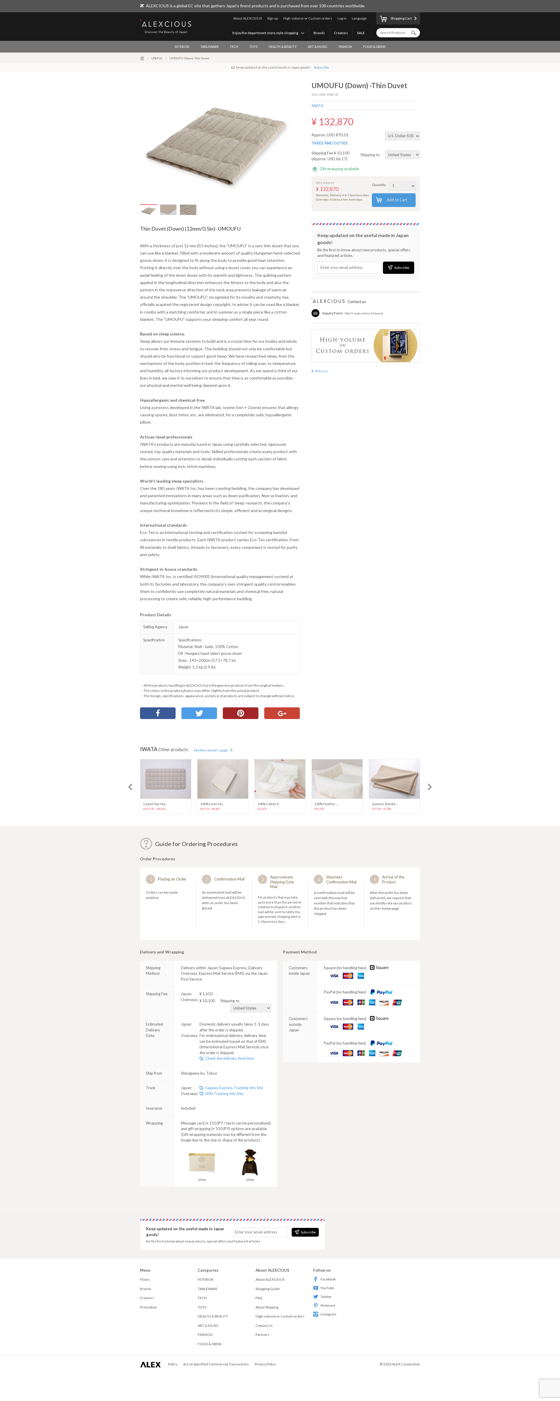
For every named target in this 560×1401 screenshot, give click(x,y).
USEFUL (156, 58)
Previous (130, 787)
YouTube (327, 1288)
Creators (341, 33)
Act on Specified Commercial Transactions (216, 1364)
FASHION (345, 46)
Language (359, 18)
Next (430, 787)
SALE (361, 33)
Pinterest (328, 1305)
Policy (172, 1364)
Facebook (328, 1279)
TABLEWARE (209, 46)
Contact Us (264, 1325)
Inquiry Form (332, 313)
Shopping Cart (401, 18)
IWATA (317, 105)
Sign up (272, 18)
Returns (321, 371)
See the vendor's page (211, 750)
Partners (262, 1334)
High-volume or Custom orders (307, 18)
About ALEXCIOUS (247, 18)
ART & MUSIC (318, 46)
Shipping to (370, 154)
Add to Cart (397, 199)
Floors (145, 1279)
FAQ (259, 1298)
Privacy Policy (265, 1364)
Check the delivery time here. (230, 1058)
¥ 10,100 (219, 1000)
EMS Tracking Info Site (224, 1093)
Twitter (326, 1296)
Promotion (148, 1307)
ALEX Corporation (406, 1364)
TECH (234, 46)
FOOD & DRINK (374, 46)
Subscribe (321, 67)
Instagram (328, 1314)
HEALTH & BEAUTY (283, 46)
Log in (341, 18)
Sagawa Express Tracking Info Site (234, 1087)
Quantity (379, 184)
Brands (319, 33)
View (202, 1179)
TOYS (253, 46)
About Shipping (267, 1307)
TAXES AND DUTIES (330, 143)
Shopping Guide (268, 1289)
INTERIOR (182, 46)
